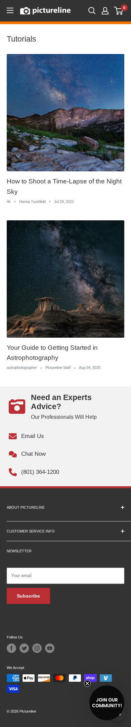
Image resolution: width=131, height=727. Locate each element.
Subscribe (28, 596)
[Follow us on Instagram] (37, 648)
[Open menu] (10, 10)
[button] (106, 702)
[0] (119, 11)
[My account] (105, 10)
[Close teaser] (87, 683)
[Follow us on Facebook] (11, 648)
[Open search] (92, 10)
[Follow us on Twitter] (24, 648)
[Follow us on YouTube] (49, 648)
